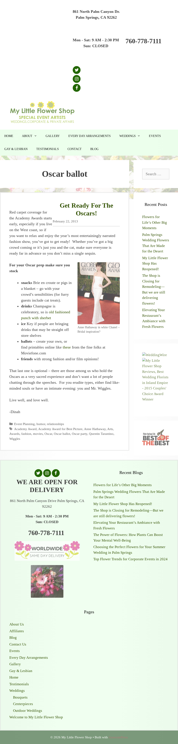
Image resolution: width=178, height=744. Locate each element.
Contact (75, 149)
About (27, 136)
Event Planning (24, 424)
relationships (55, 424)
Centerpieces (23, 704)
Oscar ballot (62, 433)
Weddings (127, 136)
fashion (26, 433)
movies (38, 433)
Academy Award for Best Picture (60, 429)
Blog (94, 149)
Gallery (53, 136)
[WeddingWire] (154, 355)
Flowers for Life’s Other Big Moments (154, 222)
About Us (16, 624)
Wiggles (14, 438)
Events (155, 136)
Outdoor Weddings (27, 711)
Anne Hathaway (95, 429)
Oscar (48, 433)
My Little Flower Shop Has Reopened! (155, 263)
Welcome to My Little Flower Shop (36, 717)
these (67, 347)
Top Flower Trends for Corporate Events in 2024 (130, 559)
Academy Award (25, 429)
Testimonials (47, 149)
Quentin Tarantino (101, 433)
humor (40, 424)
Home (8, 136)
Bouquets (20, 697)
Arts (110, 429)
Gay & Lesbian (16, 149)
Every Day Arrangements (89, 136)
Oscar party (79, 433)
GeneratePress (118, 737)
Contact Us (17, 644)
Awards (14, 433)
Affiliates (16, 631)
